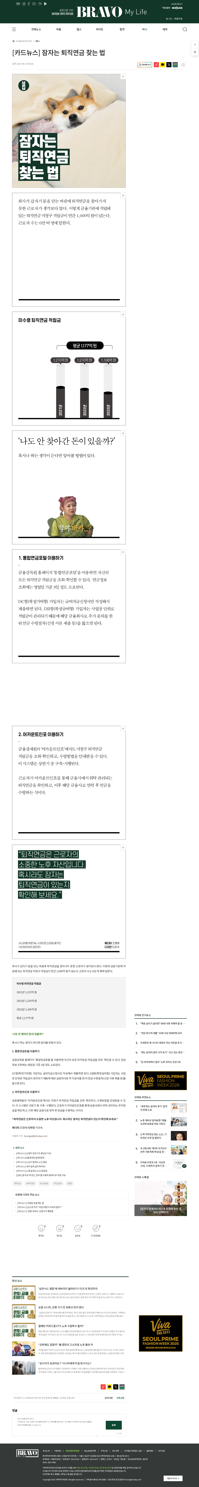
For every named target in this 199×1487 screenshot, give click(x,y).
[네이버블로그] (18, 4)
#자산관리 (58, 1183)
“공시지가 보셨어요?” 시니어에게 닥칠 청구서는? (64, 1363)
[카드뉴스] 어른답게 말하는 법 (30, 1203)
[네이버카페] (40, 4)
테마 (165, 29)
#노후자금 (44, 1183)
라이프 (99, 29)
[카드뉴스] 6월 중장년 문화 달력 (30, 1157)
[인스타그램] (24, 4)
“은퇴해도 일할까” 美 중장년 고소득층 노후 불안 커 (65, 1344)
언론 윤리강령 (82, 1467)
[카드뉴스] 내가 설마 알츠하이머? (31, 1166)
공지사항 (109, 1397)
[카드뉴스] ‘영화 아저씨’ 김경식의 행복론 (35, 1211)
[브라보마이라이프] (99, 12)
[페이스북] (29, 4)
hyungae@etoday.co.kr (35, 1135)
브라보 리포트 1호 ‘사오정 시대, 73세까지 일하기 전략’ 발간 (153, 1163)
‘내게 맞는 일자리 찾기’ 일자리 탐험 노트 (153, 1107)
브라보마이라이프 (24, 41)
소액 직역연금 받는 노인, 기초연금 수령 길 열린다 (153, 1135)
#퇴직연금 (30, 1183)
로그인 (169, 18)
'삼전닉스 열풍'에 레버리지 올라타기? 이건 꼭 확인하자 (68, 1288)
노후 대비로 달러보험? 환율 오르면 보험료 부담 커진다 (153, 1121)
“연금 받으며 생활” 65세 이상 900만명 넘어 (161, 1033)
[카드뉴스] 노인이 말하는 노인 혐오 (31, 1162)
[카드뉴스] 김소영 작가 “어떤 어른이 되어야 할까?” (39, 1207)
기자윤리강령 (93, 1467)
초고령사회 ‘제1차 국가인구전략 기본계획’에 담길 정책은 (153, 1149)
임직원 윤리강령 (105, 1467)
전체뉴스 (36, 29)
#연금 (69, 1183)
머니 (144, 29)
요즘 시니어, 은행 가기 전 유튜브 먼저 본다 (61, 1307)
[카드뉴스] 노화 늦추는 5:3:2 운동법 (31, 1170)
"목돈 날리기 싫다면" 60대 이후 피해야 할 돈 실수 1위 (162, 1023)
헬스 (79, 29)
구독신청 (120, 1397)
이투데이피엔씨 (62, 1479)
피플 (58, 29)
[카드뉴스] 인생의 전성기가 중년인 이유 (33, 1153)
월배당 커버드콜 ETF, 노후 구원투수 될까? (61, 1326)
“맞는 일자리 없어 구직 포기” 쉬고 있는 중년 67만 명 (161, 1052)
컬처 (122, 29)
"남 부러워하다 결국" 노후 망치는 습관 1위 (160, 1062)
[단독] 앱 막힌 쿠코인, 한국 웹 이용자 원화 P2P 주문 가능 (41, 1175)
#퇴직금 (17, 1183)
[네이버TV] (46, 4)
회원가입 (178, 18)
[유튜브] (34, 4)
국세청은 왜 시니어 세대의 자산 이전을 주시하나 (162, 1042)
